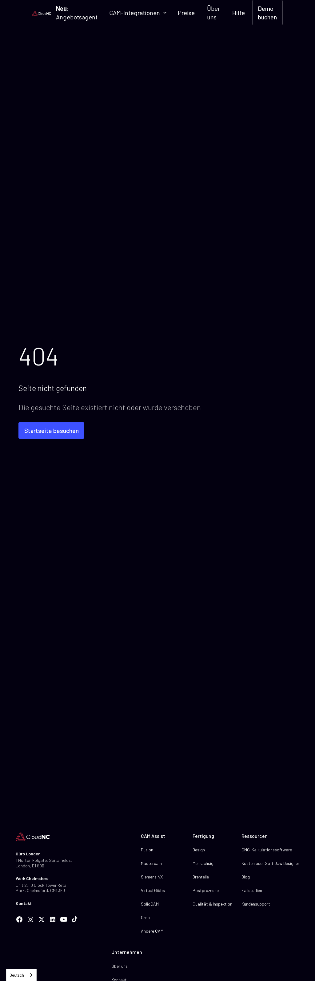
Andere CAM (152, 931)
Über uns (213, 13)
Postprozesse (206, 890)
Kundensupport (255, 903)
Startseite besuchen (51, 430)
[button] (137, 12)
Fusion (147, 849)
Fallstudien (251, 890)
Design (199, 849)
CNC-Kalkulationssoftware (266, 849)
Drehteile (201, 876)
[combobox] (21, 975)
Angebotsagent (77, 13)
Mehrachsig (203, 863)
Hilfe (238, 12)
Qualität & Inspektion (212, 903)
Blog (245, 876)
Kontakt (24, 903)
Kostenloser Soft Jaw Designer (270, 863)
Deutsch (17, 975)
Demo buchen (267, 13)
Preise (186, 12)
